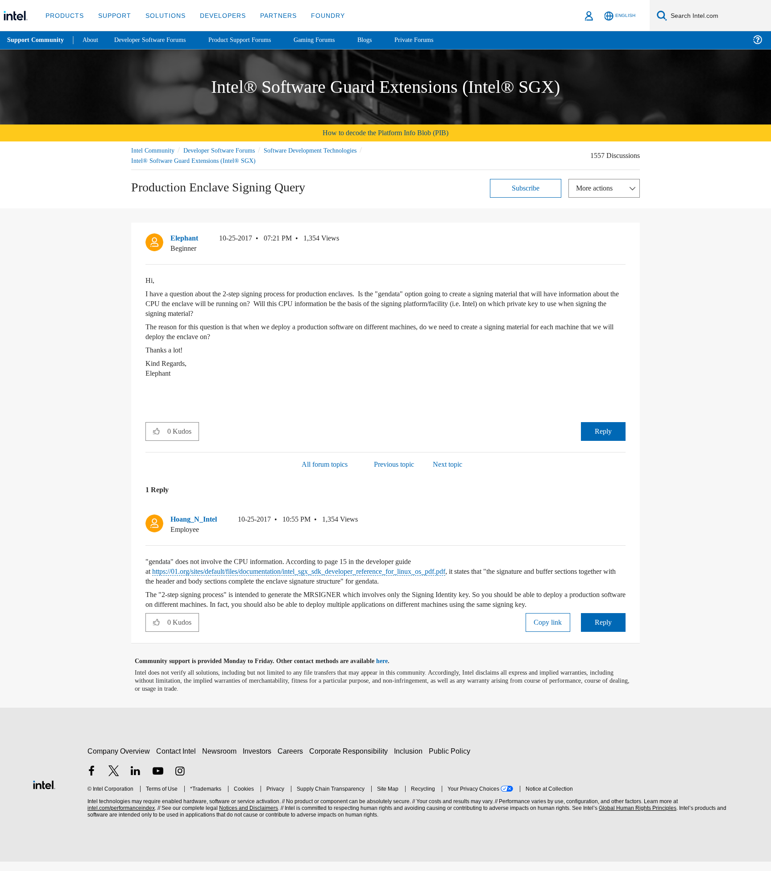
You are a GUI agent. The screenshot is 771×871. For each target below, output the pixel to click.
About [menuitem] (92, 40)
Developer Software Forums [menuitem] (156, 40)
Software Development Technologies (327, 150)
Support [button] (112, 15)
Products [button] (64, 15)
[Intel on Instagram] (179, 781)
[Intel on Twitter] (113, 781)
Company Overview (118, 760)
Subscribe (526, 187)
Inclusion (410, 760)
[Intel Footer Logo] (44, 793)
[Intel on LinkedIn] (135, 781)
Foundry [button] (317, 15)
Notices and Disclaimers (247, 817)
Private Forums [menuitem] (433, 40)
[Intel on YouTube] (158, 781)
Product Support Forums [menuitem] (252, 40)
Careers (292, 760)
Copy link (548, 631)
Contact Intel (177, 760)
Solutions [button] (161, 15)
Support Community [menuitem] (36, 40)
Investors (259, 760)
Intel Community (154, 150)
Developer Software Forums (226, 150)
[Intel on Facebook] (91, 781)
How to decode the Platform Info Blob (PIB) (385, 133)
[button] (622, 240)
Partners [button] (269, 15)
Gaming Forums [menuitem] (330, 40)
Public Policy (451, 760)
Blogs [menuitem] (382, 40)
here (389, 671)
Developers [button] (216, 15)
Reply (603, 431)
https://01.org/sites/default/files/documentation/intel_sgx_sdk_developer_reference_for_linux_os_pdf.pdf (323, 571)
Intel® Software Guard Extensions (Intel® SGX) (194, 160)
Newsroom (221, 760)
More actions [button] (596, 187)
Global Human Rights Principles (636, 817)
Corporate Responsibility (350, 760)
